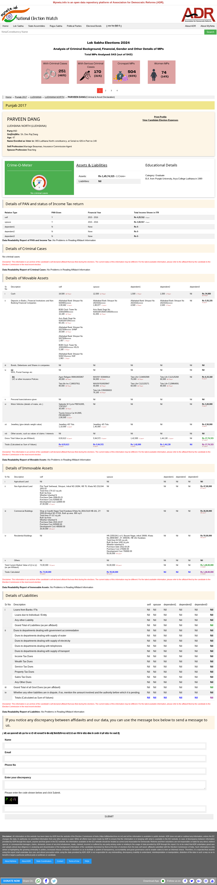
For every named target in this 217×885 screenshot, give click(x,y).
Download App (151, 881)
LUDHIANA (35, 97)
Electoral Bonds (94, 26)
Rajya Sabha (56, 26)
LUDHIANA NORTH (54, 97)
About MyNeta (207, 26)
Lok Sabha (18, 26)
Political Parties (74, 26)
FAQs (87, 861)
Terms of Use (74, 861)
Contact (60, 861)
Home (5, 26)
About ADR (190, 26)
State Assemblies (36, 26)
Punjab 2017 (21, 97)
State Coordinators (43, 861)
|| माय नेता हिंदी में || (114, 26)
